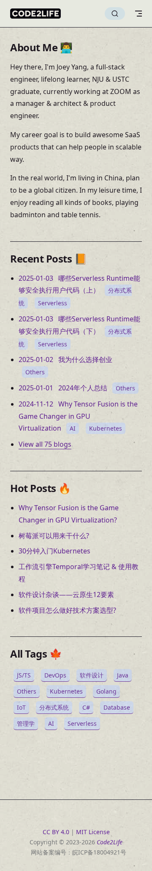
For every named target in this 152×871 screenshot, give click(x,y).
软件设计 (91, 675)
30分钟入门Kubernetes (54, 551)
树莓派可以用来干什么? (54, 535)
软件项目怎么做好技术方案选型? (67, 610)
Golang (106, 691)
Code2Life (109, 842)
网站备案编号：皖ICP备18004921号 (78, 852)
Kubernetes (105, 428)
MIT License (93, 832)
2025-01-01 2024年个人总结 (63, 388)
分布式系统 (54, 707)
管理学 (26, 723)
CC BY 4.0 (56, 832)
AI (73, 428)
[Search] (115, 13)
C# (86, 707)
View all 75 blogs (45, 444)
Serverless (52, 303)
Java (122, 675)
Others (35, 372)
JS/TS (24, 675)
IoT (21, 707)
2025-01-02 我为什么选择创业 (65, 359)
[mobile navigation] (138, 13)
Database (116, 707)
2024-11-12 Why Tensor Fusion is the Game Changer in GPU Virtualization (78, 416)
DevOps (55, 675)
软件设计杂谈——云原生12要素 (66, 594)
